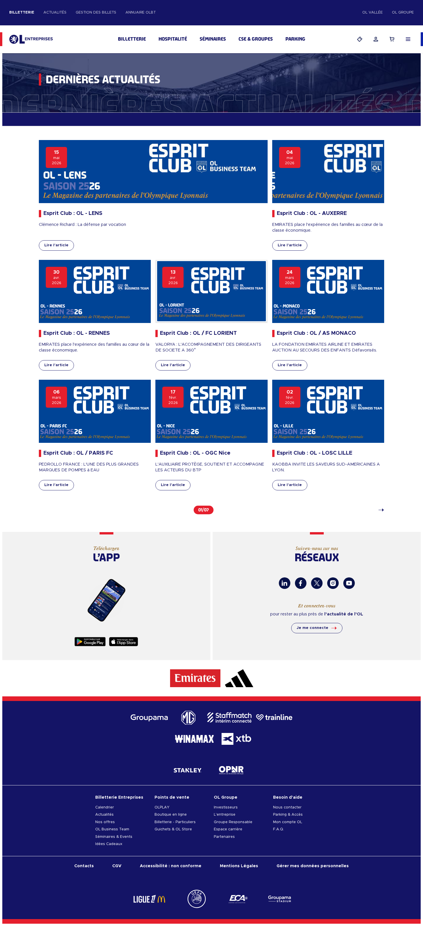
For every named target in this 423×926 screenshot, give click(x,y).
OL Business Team (112, 829)
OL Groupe (403, 12)
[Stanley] (187, 770)
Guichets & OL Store (173, 829)
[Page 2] (378, 510)
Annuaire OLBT (140, 12)
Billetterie (21, 12)
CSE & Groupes (256, 39)
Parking (295, 39)
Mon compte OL (287, 822)
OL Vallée (372, 12)
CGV (116, 866)
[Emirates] (195, 678)
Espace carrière (228, 829)
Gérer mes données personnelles (313, 866)
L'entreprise (224, 815)
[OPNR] (231, 770)
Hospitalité (173, 39)
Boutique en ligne (171, 815)
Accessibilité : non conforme (170, 866)
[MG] (187, 717)
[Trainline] (274, 717)
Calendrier (104, 807)
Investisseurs (226, 807)
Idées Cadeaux (108, 844)
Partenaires (224, 837)
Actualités (54, 12)
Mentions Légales (239, 866)
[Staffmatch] (229, 717)
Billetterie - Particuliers (175, 822)
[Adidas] (239, 678)
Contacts (84, 866)
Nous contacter (287, 807)
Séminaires (213, 39)
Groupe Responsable (233, 822)
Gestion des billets (96, 12)
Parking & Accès (288, 815)
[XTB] (236, 739)
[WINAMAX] (194, 739)
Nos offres (105, 822)
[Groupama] (149, 717)
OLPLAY (162, 807)
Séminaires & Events (113, 837)
